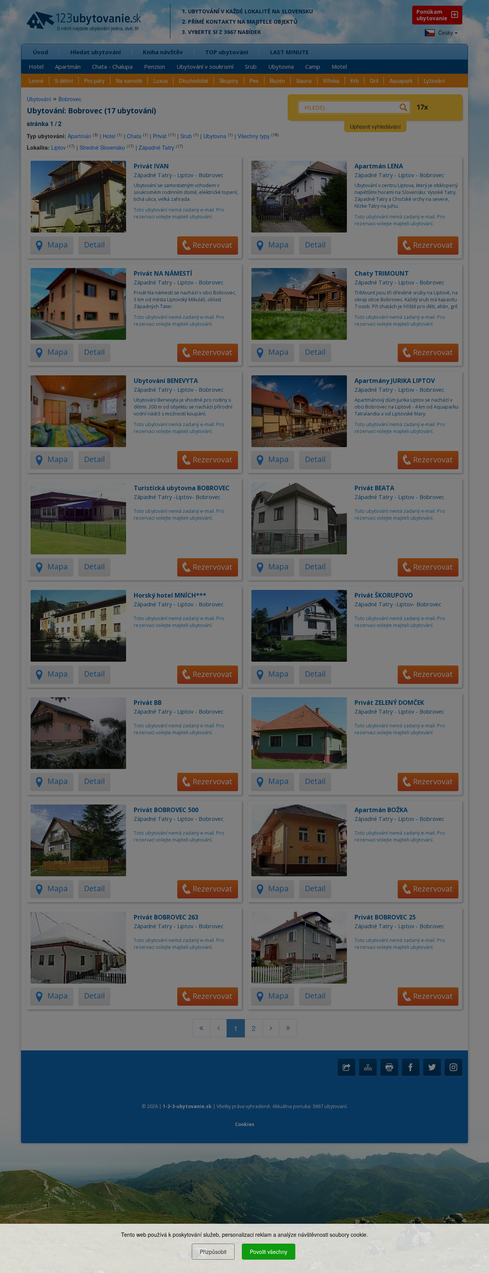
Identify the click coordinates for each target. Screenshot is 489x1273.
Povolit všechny (268, 1251)
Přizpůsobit (213, 1251)
